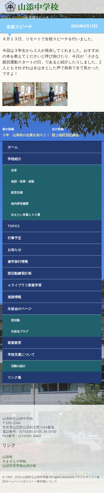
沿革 (14, 170)
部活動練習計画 (19, 273)
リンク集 (14, 377)
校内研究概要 (20, 203)
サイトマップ (85, 477)
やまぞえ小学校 (14, 461)
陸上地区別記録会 (65, 132)
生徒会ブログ (20, 331)
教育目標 (17, 192)
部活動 (15, 320)
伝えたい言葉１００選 (25, 215)
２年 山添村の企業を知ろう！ (26, 132)
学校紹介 (14, 158)
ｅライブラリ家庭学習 (25, 285)
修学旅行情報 (18, 261)
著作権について (47, 481)
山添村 (7, 456)
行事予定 (14, 237)
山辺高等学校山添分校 (19, 465)
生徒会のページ (19, 308)
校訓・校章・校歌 (22, 181)
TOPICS (14, 226)
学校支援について (21, 354)
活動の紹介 (18, 366)
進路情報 (14, 296)
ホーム (13, 147)
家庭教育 (14, 342)
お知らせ (14, 249)
